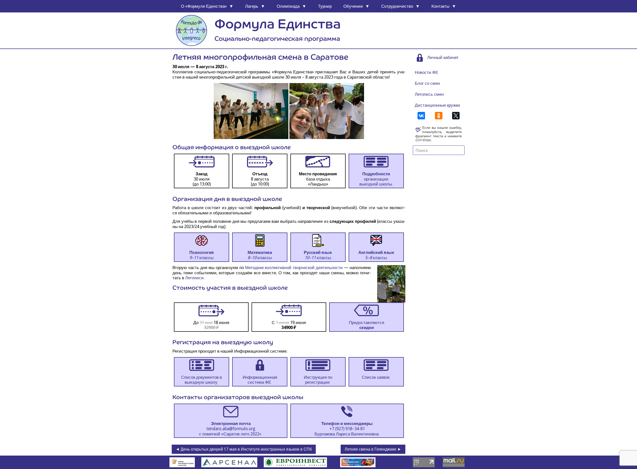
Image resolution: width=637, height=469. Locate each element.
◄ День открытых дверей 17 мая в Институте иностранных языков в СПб (244, 449)
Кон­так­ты (440, 6)
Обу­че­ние (353, 6)
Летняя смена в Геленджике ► (373, 449)
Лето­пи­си (194, 277)
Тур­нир (325, 6)
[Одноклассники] (438, 115)
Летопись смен (429, 94)
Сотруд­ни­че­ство (397, 6)
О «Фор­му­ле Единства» (204, 6)
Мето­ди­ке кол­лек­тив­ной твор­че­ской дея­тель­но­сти (294, 267)
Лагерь (251, 6)
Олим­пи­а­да (288, 6)
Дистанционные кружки (437, 105)
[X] (456, 115)
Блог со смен (427, 83)
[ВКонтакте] (421, 115)
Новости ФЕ (426, 72)
